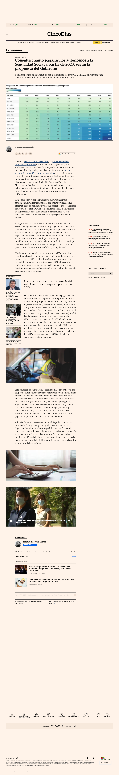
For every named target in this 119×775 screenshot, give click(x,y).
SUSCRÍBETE (97, 42)
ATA (16, 595)
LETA (24, 595)
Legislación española (51, 595)
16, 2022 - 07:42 (21, 149)
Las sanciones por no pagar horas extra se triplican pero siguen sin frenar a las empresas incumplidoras (100, 246)
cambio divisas (61, 716)
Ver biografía (28, 544)
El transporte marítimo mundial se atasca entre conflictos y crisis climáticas (100, 238)
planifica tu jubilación (48, 716)
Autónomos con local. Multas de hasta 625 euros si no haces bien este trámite (13, 342)
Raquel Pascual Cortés (24, 147)
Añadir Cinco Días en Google (68, 153)
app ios (98, 716)
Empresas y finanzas (22, 42)
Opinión (72, 42)
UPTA (20, 595)
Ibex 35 (12, 25)
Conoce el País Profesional (59, 726)
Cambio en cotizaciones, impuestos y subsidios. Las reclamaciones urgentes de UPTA (51, 580)
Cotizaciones (45, 42)
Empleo (88, 50)
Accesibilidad (51, 771)
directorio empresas (73, 716)
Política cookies (20, 771)
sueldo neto (36, 716)
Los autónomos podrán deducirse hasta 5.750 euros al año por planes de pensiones (12, 320)
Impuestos (94, 50)
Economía (38, 42)
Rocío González (33, 584)
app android (107, 716)
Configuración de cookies (31, 771)
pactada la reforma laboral (35, 161)
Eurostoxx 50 (73, 25)
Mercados (31, 42)
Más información (19, 603)
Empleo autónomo (33, 595)
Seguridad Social (20, 57)
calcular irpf (12, 716)
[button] (41, 506)
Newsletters (64, 771)
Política (100, 50)
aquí (54, 603)
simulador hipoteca (24, 716)
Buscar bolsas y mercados (97, 268)
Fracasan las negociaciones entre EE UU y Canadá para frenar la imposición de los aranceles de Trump (101, 230)
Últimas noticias (64, 42)
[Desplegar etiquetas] (75, 595)
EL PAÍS (78, 42)
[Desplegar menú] (7, 34)
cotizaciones (85, 716)
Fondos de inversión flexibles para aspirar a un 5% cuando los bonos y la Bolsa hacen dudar (101, 254)
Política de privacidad (42, 771)
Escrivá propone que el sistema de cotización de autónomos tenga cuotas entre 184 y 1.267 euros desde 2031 (13, 297)
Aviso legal (13, 771)
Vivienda (82, 50)
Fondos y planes (54, 42)
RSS (60, 771)
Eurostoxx (96, 277)
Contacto (8, 771)
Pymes (42, 595)
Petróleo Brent (51, 25)
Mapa (57, 771)
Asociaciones (61, 595)
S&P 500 (30, 25)
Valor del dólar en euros (97, 25)
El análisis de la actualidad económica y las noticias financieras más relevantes (39, 552)
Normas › (73, 556)
